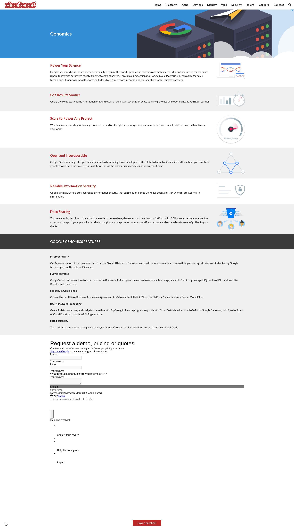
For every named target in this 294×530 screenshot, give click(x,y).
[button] (290, 5)
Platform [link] (171, 4)
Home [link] (157, 4)
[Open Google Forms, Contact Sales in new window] (238, 343)
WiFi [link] (224, 4)
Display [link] (212, 4)
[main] (130, 33)
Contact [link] (278, 4)
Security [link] (236, 4)
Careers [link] (264, 4)
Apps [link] (185, 4)
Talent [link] (250, 4)
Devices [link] (198, 4)
